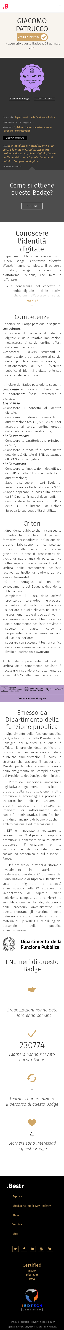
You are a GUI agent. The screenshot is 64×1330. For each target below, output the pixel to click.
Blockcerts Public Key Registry (31, 1206)
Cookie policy (47, 1321)
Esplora (17, 1196)
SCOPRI (32, 206)
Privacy (34, 1321)
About (16, 1215)
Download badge (19, 98)
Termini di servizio (19, 1321)
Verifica (17, 1224)
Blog (15, 1234)
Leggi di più (32, 300)
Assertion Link (44, 98)
